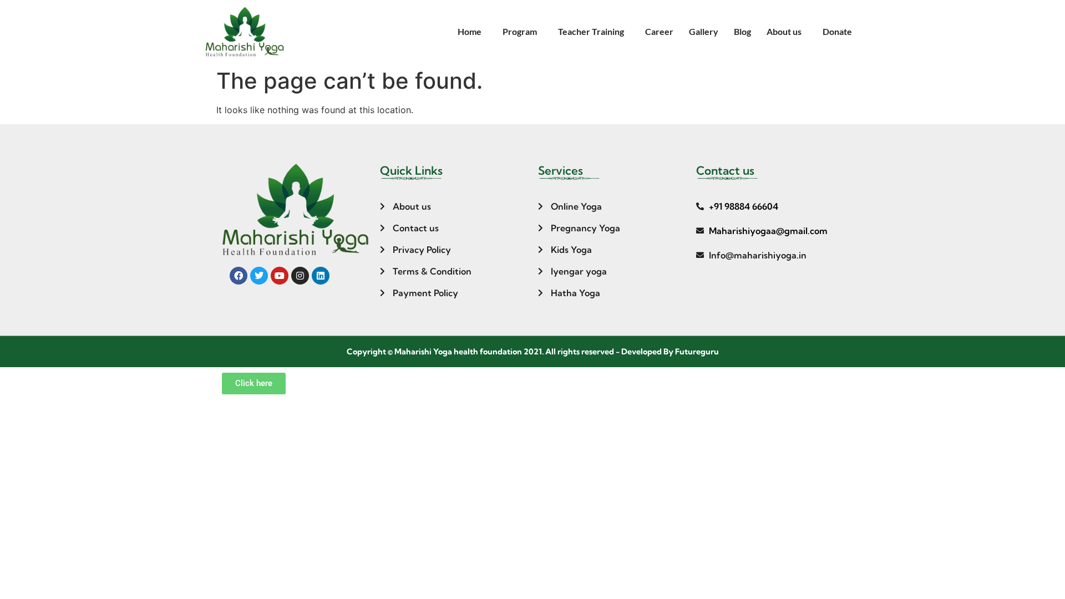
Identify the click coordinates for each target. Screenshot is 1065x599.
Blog (742, 31)
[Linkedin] (320, 276)
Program (520, 31)
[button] (472, 31)
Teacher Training (591, 31)
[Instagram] (300, 276)
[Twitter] (259, 276)
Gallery (703, 31)
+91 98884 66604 (743, 206)
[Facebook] (238, 276)
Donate (837, 31)
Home (469, 31)
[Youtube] (279, 276)
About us (784, 31)
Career (659, 31)
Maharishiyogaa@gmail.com (768, 230)
